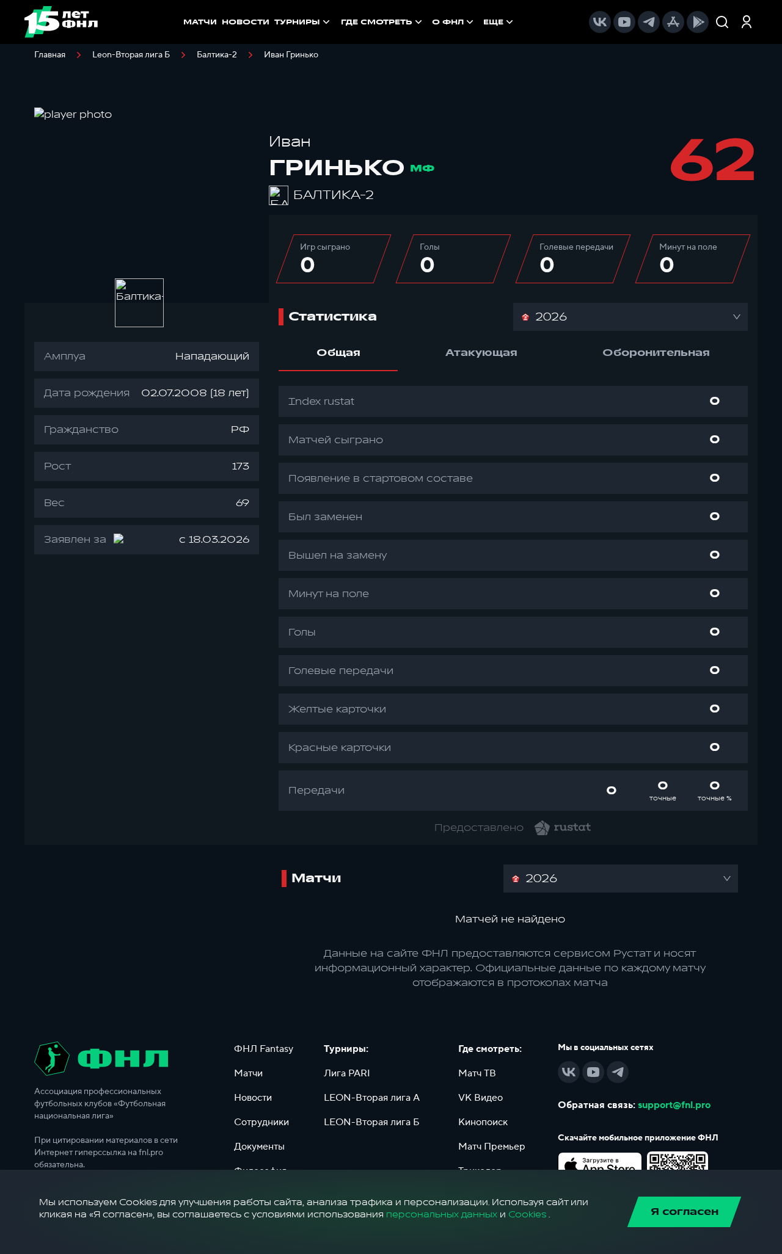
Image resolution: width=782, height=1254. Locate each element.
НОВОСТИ (245, 22)
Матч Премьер (491, 1146)
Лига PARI (347, 1073)
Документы (259, 1146)
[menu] (428, 22)
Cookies (527, 1214)
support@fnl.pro (674, 1105)
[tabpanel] (513, 598)
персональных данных (441, 1214)
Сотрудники (261, 1122)
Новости (253, 1098)
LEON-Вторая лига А (372, 1098)
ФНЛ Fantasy (263, 1049)
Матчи (248, 1073)
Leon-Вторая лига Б (131, 54)
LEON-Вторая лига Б (372, 1122)
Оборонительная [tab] (656, 353)
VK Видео (480, 1098)
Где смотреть (376, 22)
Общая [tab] (338, 353)
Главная (49, 54)
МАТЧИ (200, 22)
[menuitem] (383, 22)
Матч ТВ (477, 1073)
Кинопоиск (483, 1122)
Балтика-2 (217, 54)
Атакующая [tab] (481, 353)
